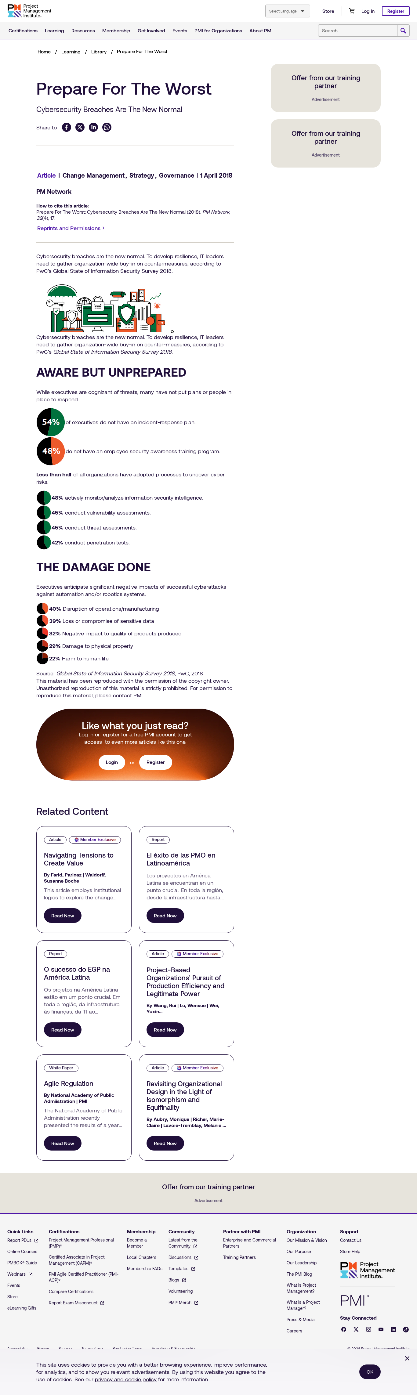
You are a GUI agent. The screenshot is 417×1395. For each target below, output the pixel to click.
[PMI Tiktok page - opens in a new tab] (406, 1329)
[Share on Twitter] (80, 127)
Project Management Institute (367, 1270)
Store (328, 11)
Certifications (23, 30)
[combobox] (287, 11)
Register (395, 11)
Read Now (62, 915)
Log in (368, 11)
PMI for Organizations (218, 30)
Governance (176, 175)
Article (46, 175)
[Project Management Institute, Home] (29, 11)
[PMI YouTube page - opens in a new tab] (381, 1329)
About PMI (261, 30)
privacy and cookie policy (126, 1379)
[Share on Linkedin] (93, 127)
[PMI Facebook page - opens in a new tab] (343, 1329)
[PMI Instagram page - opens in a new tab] (368, 1329)
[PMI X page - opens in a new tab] (356, 1329)
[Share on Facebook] (66, 127)
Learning (54, 30)
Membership (116, 30)
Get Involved (151, 30)
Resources (83, 30)
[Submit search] (403, 31)
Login (112, 762)
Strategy (141, 175)
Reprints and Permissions (72, 229)
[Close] (407, 1358)
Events (179, 30)
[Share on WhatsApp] (107, 127)
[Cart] (352, 11)
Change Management (94, 175)
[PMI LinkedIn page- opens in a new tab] (393, 1329)
